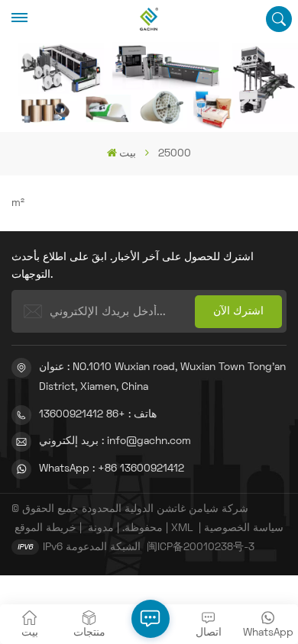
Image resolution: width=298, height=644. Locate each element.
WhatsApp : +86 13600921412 (111, 469)
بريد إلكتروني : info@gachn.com (115, 441)
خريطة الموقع (45, 528)
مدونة (101, 528)
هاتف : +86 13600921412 (98, 415)
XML (182, 528)
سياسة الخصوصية (243, 528)
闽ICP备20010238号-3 (200, 547)
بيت (127, 154)
